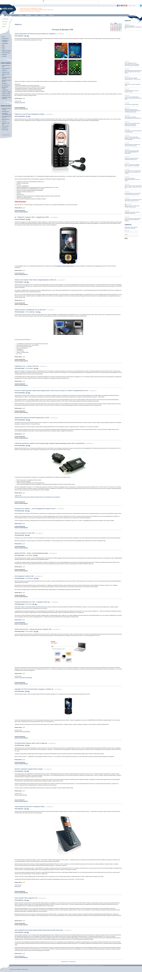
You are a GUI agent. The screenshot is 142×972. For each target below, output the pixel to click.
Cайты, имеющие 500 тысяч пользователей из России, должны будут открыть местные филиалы (132, 64)
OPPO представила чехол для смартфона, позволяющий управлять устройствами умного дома (132, 110)
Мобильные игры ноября (20, 102)
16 (114, 27)
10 (115, 26)
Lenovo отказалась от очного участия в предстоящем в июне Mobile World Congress (133, 219)
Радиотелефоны (6, 50)
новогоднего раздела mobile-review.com (65, 266)
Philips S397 (5, 129)
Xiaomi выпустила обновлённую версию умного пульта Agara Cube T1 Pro (133, 200)
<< (110, 23)
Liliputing (31, 631)
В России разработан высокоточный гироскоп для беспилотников (132, 145)
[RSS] (126, 5)
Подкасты (51, 15)
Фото (3, 47)
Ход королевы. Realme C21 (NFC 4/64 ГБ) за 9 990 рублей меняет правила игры (37, 9)
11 (117, 26)
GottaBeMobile (32, 311)
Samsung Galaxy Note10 (6, 81)
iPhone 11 (4, 70)
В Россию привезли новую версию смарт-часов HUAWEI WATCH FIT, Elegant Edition (132, 152)
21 (110, 28)
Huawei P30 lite (6, 95)
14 (110, 27)
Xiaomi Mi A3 (5, 90)
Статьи (36, 15)
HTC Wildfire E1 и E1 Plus (6, 117)
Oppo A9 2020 (5, 126)
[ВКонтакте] (118, 5)
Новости (50, 965)
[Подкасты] (124, 5)
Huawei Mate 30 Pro (6, 66)
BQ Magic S (5, 128)
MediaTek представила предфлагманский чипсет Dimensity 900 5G (133, 27)
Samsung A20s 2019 (5, 124)
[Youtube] (122, 5)
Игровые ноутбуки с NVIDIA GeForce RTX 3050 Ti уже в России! (132, 206)
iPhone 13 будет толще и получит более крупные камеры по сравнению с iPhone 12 (133, 187)
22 (112, 28)
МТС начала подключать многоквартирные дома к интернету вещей (132, 179)
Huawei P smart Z (6, 91)
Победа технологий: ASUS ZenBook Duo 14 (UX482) (31, 8)
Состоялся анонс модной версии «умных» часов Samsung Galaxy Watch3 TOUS (133, 98)
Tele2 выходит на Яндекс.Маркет (132, 104)
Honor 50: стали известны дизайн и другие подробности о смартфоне (132, 165)
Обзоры (20, 15)
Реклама (4, 54)
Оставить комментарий (20, 107)
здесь (97, 266)
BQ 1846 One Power (5, 87)
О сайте (4, 56)
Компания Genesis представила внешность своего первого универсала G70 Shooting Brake (133, 138)
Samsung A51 (5, 111)
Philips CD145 (17, 886)
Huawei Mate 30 (6, 68)
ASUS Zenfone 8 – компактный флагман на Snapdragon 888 (133, 131)
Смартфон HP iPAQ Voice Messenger (22, 731)
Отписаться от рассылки (130, 228)
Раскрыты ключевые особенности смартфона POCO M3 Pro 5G (132, 159)
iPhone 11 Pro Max (5, 75)
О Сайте (101, 965)
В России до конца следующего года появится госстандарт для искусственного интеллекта (132, 124)
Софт (3, 49)
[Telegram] (120, 5)
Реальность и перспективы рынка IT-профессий (30, 11)
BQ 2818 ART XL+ (6, 85)
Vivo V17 (4, 121)
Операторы (5, 43)
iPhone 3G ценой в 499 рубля (21, 794)
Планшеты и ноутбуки (5, 41)
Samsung (28, 15)
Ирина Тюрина (21, 311)
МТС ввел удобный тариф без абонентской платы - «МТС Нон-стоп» (133, 79)
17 (115, 27)
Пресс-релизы (6, 52)
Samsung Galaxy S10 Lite (6, 109)
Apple (3, 36)
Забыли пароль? (134, 227)
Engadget (31, 578)
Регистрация (127, 227)
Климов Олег (21, 35)
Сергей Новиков (21, 116)
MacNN (30, 555)
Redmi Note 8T (5, 119)
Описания (43, 15)
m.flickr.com (60, 558)
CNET (30, 604)
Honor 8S (4, 83)
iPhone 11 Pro (5, 72)
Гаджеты (4, 21)
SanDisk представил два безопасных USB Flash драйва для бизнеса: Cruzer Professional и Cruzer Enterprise (37, 497)
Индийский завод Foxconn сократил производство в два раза (132, 213)
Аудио (4, 26)
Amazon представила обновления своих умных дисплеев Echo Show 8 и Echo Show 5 (133, 71)
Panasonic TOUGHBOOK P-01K (6, 114)
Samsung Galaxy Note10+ (6, 78)
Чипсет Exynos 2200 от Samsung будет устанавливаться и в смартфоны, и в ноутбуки (133, 172)
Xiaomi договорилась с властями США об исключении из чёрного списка (133, 194)
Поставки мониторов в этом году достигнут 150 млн (131, 91)
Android (4, 24)
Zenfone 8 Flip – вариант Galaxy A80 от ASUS (133, 85)
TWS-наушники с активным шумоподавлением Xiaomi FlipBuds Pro (133, 117)
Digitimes (31, 368)
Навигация (73, 965)
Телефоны (5, 19)
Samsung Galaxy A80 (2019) (6, 98)
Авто (3, 45)
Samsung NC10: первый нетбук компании (23, 677)
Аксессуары (5, 38)
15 (112, 27)
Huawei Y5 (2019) (6, 93)
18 (117, 27)
